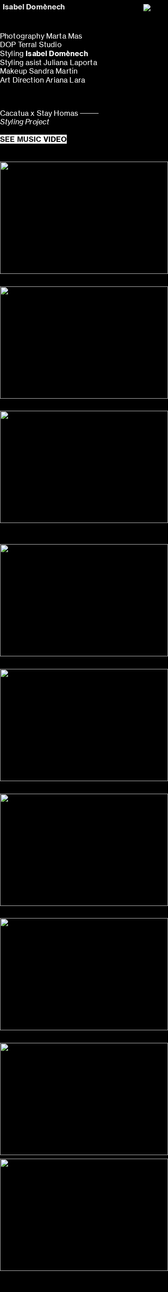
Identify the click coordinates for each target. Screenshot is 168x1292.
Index (96, 1278)
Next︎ (124, 1278)
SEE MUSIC (33, 139)
